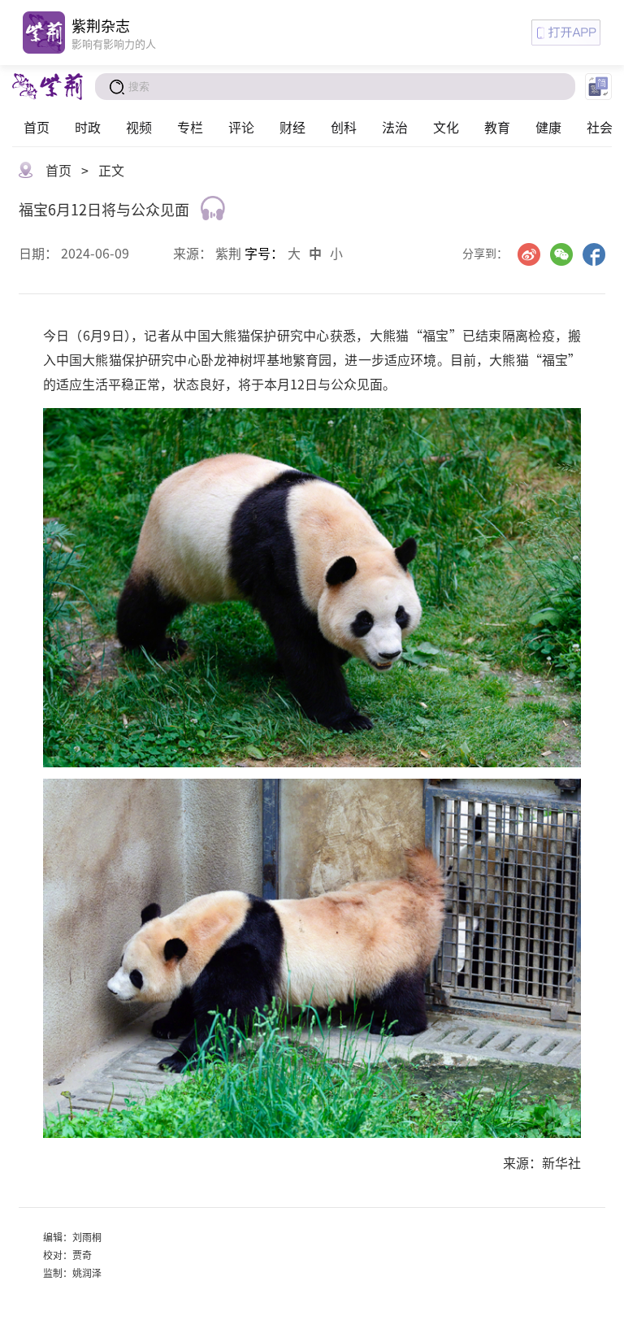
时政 (88, 127)
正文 (111, 170)
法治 (395, 127)
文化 (446, 127)
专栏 (190, 127)
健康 (548, 127)
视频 (139, 127)
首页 (37, 127)
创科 (344, 127)
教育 (497, 127)
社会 (600, 127)
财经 (293, 127)
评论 (241, 127)
